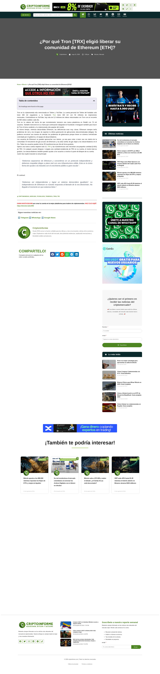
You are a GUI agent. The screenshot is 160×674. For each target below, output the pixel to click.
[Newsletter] (125, 14)
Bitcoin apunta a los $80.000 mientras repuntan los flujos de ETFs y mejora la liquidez (129, 174)
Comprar (112, 16)
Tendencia (49, 196)
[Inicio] (83, 14)
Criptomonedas (24, 196)
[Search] (75, 15)
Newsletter (125, 16)
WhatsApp (36, 218)
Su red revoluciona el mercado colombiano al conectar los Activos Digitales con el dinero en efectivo (128, 142)
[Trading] (95, 14)
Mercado (101, 54)
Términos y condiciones (87, 664)
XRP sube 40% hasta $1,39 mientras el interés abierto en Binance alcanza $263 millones (129, 185)
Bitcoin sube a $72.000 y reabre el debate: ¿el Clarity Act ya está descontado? (95, 480)
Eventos (106, 16)
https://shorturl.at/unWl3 (25, 206)
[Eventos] (107, 14)
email (104, 335)
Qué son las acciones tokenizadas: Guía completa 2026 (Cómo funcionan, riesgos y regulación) (84, 641)
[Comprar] (113, 14)
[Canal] (89, 14)
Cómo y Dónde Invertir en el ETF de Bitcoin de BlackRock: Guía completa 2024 (129, 395)
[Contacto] (119, 14)
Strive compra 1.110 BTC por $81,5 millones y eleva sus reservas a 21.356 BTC (129, 152)
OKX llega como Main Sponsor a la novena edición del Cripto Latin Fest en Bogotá (129, 163)
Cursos (100, 16)
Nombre (104, 327)
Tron (54, 115)
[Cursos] (101, 14)
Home (19, 84)
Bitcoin (24, 84)
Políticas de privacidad (73, 664)
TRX (49, 146)
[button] (94, 101)
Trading (94, 16)
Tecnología (41, 196)
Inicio (83, 16)
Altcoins (96, 54)
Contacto (119, 16)
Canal (89, 16)
